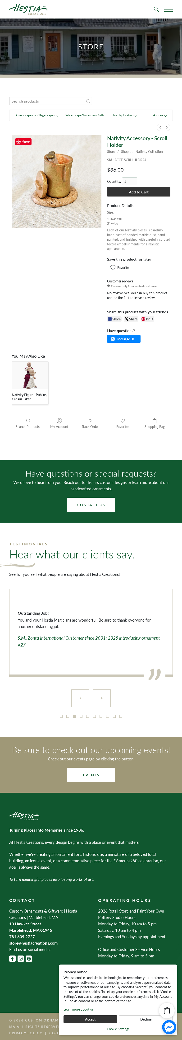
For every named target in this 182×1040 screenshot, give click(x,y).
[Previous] (80, 698)
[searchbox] (50, 101)
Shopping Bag (155, 426)
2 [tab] (67, 716)
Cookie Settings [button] (118, 1028)
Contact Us (91, 504)
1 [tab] (61, 716)
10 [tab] (120, 716)
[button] (160, 115)
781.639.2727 (22, 936)
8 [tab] (107, 716)
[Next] (102, 698)
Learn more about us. (79, 1009)
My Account (59, 426)
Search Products (28, 426)
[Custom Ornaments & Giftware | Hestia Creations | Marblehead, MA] (28, 9)
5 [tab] (87, 716)
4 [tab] (81, 716)
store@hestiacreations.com (33, 943)
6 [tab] (94, 716)
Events (91, 775)
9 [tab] (114, 716)
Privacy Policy (25, 1033)
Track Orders (91, 426)
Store (111, 151)
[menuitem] (160, 127)
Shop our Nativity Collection (142, 151)
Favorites (122, 426)
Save (26, 141)
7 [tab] (101, 716)
